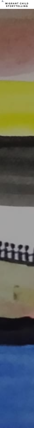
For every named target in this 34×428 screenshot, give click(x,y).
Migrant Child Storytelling (17, 4)
